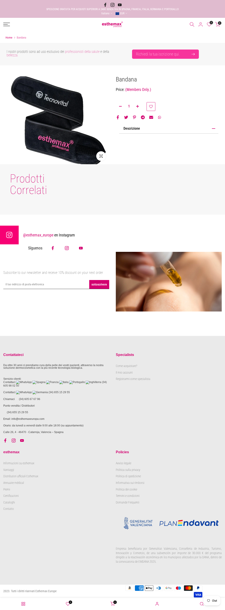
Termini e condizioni (128, 496)
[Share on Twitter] (126, 117)
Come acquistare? (126, 366)
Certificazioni (11, 496)
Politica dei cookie (126, 489)
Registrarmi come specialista (133, 379)
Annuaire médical (13, 483)
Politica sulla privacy (128, 470)
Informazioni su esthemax (18, 463)
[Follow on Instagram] (112, 4)
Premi (6, 489)
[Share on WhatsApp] (159, 117)
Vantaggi (8, 470)
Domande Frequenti (127, 502)
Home (8, 37)
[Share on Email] (151, 117)
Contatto (8, 508)
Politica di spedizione (128, 476)
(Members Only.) (138, 89)
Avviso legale (123, 463)
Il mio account (124, 372)
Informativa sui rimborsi (130, 483)
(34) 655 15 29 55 (59, 392)
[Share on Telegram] (143, 117)
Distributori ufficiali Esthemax (20, 476)
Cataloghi (9, 502)
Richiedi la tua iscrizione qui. (158, 54)
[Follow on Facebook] (105, 4)
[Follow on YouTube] (120, 4)
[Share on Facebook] (118, 117)
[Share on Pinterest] (134, 117)
